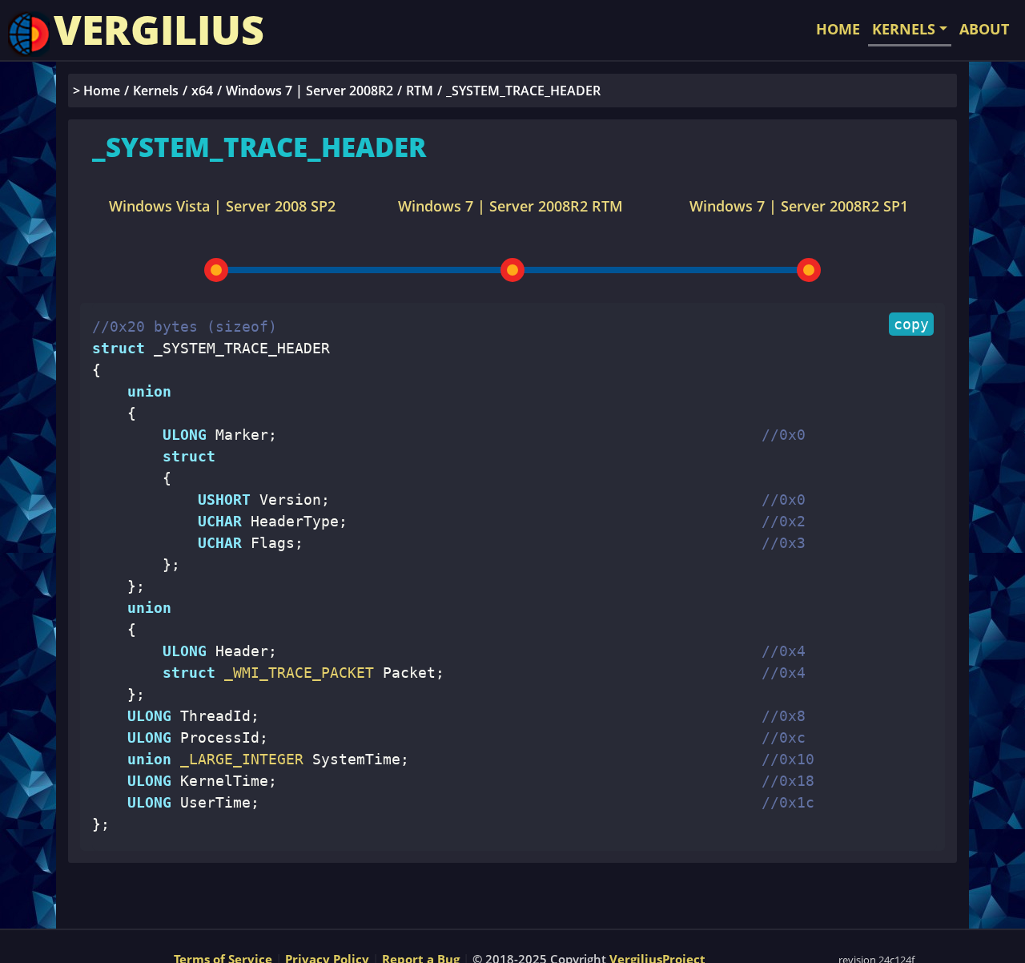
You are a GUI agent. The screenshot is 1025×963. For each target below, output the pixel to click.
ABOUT (984, 28)
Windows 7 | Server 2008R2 (309, 90)
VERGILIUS (159, 29)
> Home (96, 90)
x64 (202, 90)
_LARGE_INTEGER (237, 759)
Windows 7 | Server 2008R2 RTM (510, 206)
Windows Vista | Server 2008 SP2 (222, 206)
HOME (838, 28)
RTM (419, 90)
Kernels (156, 90)
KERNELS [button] (903, 28)
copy (911, 324)
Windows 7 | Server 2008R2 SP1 (798, 206)
